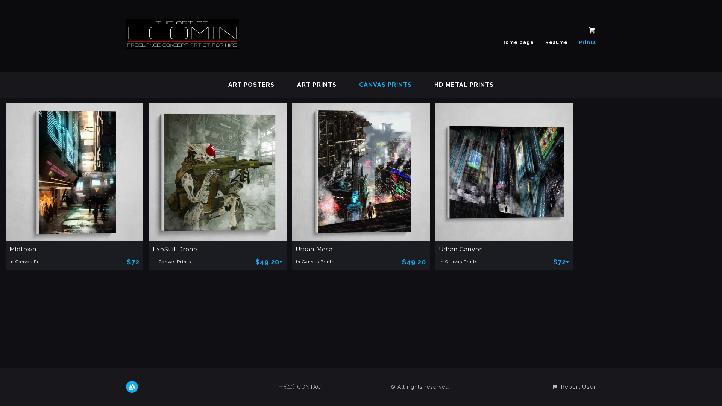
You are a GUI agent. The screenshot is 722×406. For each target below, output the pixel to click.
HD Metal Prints (464, 84)
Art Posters (251, 84)
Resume (556, 42)
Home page (517, 42)
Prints (587, 42)
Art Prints (317, 84)
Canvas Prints (385, 84)
